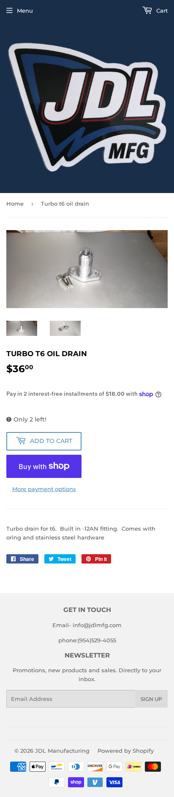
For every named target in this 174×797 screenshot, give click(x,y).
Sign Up (151, 699)
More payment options (44, 489)
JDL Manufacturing (62, 750)
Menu (25, 10)
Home (15, 203)
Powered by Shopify (126, 750)
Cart (161, 10)
